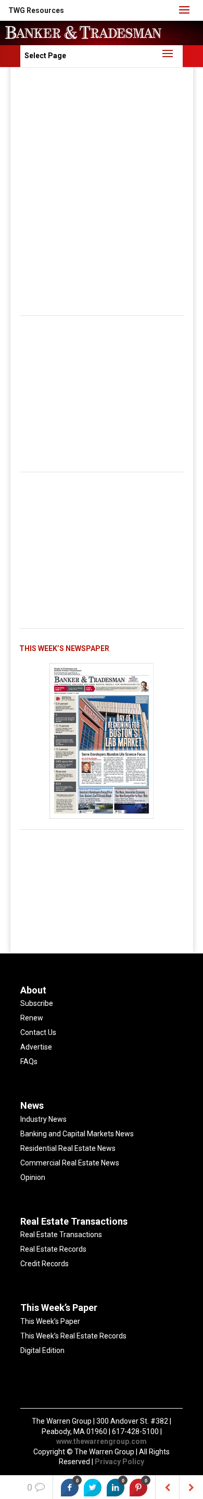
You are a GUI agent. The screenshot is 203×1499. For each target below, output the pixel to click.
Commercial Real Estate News (69, 1163)
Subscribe (36, 1003)
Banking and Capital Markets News (77, 1134)
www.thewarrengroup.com (101, 1441)
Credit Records (44, 1263)
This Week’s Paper (50, 1321)
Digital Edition (42, 1350)
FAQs (28, 1061)
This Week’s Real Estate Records (73, 1336)
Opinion (32, 1177)
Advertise (36, 1047)
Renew (31, 1018)
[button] (36, 10)
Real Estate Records (53, 1249)
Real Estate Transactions (61, 1234)
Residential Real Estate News (68, 1148)
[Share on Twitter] (93, 1487)
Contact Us (38, 1032)
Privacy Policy (119, 1461)
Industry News (43, 1119)
